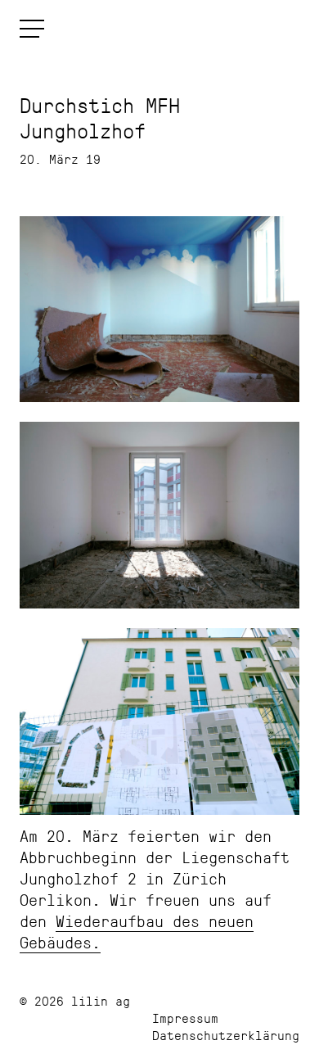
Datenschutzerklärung (225, 1034)
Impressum (185, 1017)
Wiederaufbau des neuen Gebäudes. (137, 931)
